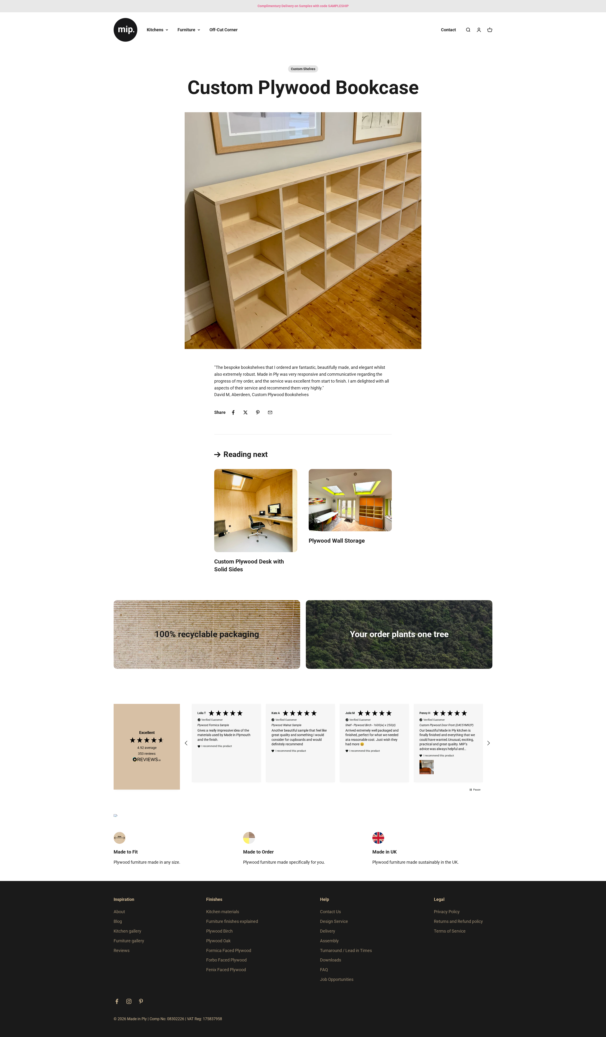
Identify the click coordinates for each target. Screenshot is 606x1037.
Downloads (330, 959)
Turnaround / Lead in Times (346, 950)
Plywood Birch (219, 931)
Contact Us (330, 911)
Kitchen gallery (127, 931)
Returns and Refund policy (458, 921)
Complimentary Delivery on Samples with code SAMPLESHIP (303, 6)
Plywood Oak (218, 940)
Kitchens (155, 29)
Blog (118, 921)
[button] (186, 743)
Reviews (121, 950)
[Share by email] (270, 412)
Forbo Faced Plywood (226, 959)
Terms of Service (450, 931)
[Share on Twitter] (245, 412)
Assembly (329, 940)
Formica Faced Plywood (228, 950)
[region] (337, 743)
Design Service (334, 921)
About (119, 911)
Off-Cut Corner (223, 29)
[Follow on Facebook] (117, 1001)
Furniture (186, 29)
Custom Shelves (303, 69)
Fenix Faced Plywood (226, 969)
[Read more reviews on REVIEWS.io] (147, 760)
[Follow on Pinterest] (141, 1001)
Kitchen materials (222, 911)
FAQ (324, 969)
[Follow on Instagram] (129, 1001)
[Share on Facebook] (233, 412)
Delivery (327, 931)
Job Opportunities (336, 979)
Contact (448, 29)
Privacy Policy (447, 911)
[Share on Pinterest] (258, 412)
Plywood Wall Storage (337, 540)
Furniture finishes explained (232, 921)
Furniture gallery (129, 940)
